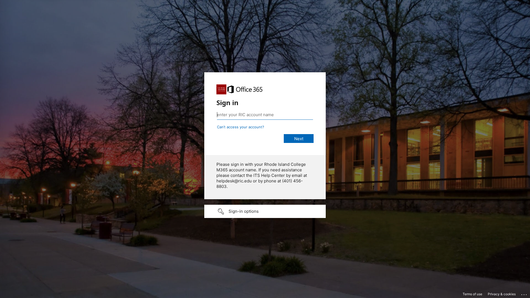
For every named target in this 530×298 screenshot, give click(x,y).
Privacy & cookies (502, 294)
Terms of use (472, 294)
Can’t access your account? (240, 127)
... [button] (524, 293)
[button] (265, 211)
